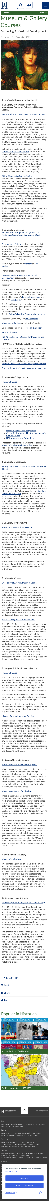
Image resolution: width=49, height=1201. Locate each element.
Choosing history (26, 1155)
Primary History (32, 1135)
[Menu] (45, 5)
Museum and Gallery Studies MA (17, 791)
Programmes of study (11, 244)
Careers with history (8, 1157)
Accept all (24, 1178)
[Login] (29, 5)
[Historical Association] (4, 6)
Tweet (6, 1000)
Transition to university (9, 1155)
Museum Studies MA (11, 859)
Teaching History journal (10, 1146)
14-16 (18, 1153)
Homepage (5, 1124)
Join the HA (40, 1124)
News (13, 1124)
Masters (28, 264)
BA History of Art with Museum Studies (19, 583)
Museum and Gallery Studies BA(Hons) (19, 765)
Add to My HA (10, 978)
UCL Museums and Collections (20, 438)
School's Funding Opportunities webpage (27, 314)
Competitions (20, 1135)
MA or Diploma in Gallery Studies (17, 176)
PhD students (31, 319)
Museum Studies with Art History (17, 527)
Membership (18, 1126)
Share (6, 993)
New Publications (10, 332)
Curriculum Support (8, 1142)
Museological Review (11, 323)
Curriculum (5, 1133)
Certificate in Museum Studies (15, 152)
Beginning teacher (22, 1133)
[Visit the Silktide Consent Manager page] (41, 1193)
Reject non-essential (24, 1185)
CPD (12, 1133)
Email (6, 985)
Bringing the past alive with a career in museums (24, 368)
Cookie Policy (11, 1171)
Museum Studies (9, 382)
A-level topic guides (35, 1153)
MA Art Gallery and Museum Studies (18, 620)
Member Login (6, 1126)
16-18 (24, 1153)
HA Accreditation (7, 1135)
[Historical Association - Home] (8, 1113)
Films (31, 1157)
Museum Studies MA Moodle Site (17, 445)
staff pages (16, 300)
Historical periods (7, 1153)
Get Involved (29, 1124)
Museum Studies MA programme (21, 431)
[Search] (20, 5)
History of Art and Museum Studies (18, 716)
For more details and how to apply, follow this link (24, 364)
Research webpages (31, 297)
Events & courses (41, 1157)
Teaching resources (28, 1146)
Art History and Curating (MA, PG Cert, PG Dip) (23, 903)
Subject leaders (35, 1133)
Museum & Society (33, 328)
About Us (19, 1124)
